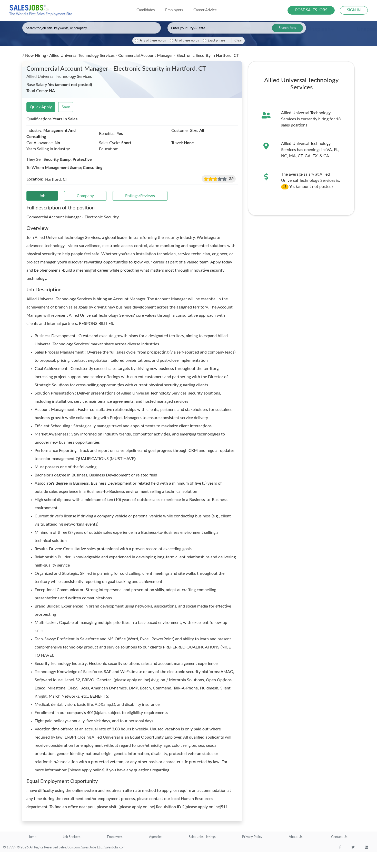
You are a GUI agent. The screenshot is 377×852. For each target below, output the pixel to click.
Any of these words (153, 40)
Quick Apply (41, 107)
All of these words (187, 40)
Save (66, 107)
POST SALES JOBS (311, 10)
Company (85, 196)
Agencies (155, 837)
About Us (296, 837)
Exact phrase (216, 40)
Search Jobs (287, 28)
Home (31, 837)
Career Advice (205, 10)
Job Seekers (72, 837)
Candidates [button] (145, 10)
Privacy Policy (252, 837)
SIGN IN (354, 10)
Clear (238, 40)
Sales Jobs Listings (202, 837)
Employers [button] (174, 10)
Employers (115, 837)
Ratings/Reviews (140, 196)
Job (42, 196)
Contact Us (339, 837)
